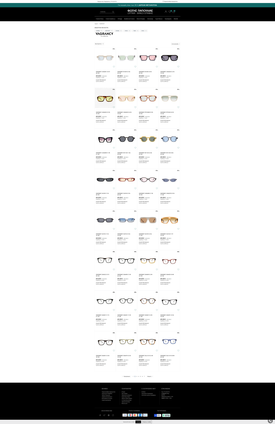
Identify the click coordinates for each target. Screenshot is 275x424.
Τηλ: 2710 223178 (165, 391)
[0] (170, 12)
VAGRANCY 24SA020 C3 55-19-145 (103, 113)
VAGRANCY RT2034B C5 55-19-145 (146, 113)
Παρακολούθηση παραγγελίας (171, 1)
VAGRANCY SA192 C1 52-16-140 (102, 234)
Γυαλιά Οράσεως (110, 19)
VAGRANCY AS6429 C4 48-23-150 (167, 275)
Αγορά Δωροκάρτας (106, 400)
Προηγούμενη (127, 376)
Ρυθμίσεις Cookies (147, 421)
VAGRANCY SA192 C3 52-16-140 (123, 234)
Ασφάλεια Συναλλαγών (107, 396)
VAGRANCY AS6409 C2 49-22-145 (145, 275)
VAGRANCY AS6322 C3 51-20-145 (102, 275)
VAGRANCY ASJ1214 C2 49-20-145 (146, 356)
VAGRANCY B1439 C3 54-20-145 (123, 72)
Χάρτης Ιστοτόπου (126, 401)
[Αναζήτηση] (113, 11)
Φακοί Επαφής (141, 19)
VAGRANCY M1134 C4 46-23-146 (167, 153)
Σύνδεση (143, 391)
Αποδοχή (138, 421)
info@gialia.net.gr (165, 393)
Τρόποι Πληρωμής (106, 395)
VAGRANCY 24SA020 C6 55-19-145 (124, 113)
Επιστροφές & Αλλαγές (107, 398)
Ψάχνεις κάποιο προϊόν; (127, 398)
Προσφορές (168, 19)
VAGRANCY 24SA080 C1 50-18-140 (146, 194)
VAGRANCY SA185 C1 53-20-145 (102, 194)
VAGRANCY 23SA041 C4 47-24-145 (103, 72)
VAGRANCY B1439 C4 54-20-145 (145, 72)
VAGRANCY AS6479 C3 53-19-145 (124, 356)
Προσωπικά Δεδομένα (127, 395)
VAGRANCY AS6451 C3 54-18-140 (102, 356)
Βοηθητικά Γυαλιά (129, 19)
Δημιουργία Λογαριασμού (147, 393)
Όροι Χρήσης (124, 393)
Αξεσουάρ (150, 19)
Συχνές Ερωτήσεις (126, 396)
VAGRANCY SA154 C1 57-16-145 (166, 234)
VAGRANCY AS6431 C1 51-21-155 (102, 315)
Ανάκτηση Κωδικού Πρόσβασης (149, 395)
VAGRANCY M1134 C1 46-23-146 (124, 153)
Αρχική (96, 23)
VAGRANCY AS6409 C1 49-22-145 (124, 275)
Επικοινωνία (124, 403)
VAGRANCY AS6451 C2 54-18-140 (167, 315)
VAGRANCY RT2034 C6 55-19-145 (167, 113)
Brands (176, 19)
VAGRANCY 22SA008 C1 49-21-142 (103, 153)
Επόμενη (149, 376)
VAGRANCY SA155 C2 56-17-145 (145, 234)
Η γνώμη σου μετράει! (127, 400)
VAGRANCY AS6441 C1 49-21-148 (124, 315)
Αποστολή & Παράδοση (107, 393)
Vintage (120, 19)
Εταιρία (123, 391)
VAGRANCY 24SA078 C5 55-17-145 (167, 194)
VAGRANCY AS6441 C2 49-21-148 (145, 315)
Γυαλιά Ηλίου (99, 19)
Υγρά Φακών (158, 19)
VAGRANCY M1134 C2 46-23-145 (145, 153)
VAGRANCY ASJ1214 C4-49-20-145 (167, 356)
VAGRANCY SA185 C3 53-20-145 (123, 194)
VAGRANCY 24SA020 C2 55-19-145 (167, 72)
